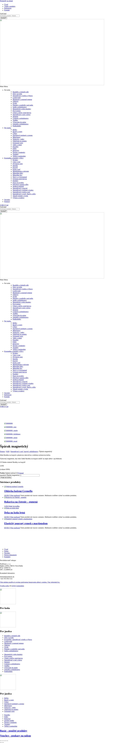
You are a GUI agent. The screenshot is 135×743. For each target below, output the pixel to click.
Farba (2, 473)
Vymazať (21, 473)
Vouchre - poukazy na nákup (15, 735)
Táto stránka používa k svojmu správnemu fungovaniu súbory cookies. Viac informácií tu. (30, 582)
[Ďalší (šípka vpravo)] (3, 742)
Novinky (7, 200)
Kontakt (7, 397)
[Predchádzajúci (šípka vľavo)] (1, 742)
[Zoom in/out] (1, 740)
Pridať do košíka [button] (14, 506)
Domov (2, 451)
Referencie (7, 395)
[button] (67, 86)
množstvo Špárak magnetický (10, 475)
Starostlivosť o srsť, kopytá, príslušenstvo (24, 451)
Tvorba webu (4, 586)
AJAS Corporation (17, 586)
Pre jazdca (7, 128)
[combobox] (10, 16)
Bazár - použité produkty (13, 730)
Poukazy (7, 201)
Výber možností (14, 495)
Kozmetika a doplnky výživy (14, 158)
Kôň (7, 451)
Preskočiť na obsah (6, 1)
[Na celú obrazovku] (3, 740)
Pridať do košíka (6, 477)
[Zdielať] (5, 740)
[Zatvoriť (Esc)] (7, 740)
